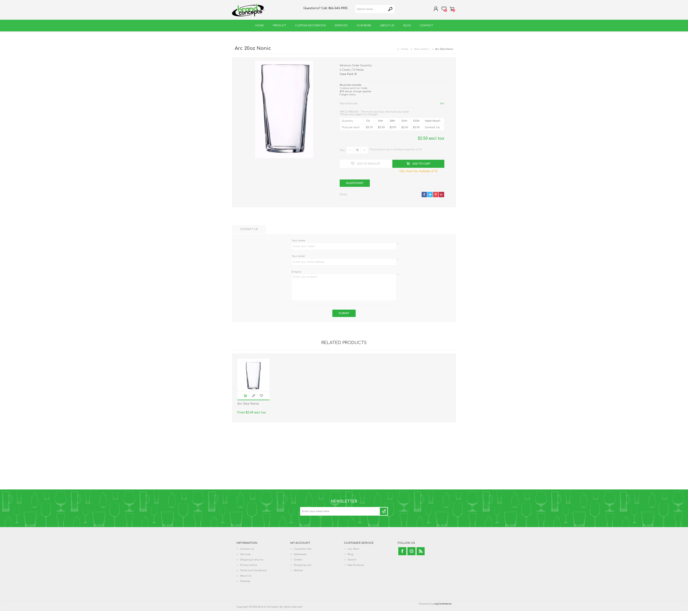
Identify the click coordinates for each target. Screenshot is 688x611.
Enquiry (296, 272)
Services (245, 554)
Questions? (355, 183)
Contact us (247, 549)
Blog (350, 554)
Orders (298, 559)
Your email (298, 256)
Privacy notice (248, 565)
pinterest (435, 194)
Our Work (353, 549)
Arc (442, 103)
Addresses (300, 554)
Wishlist (298, 570)
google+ (441, 194)
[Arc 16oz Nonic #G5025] (253, 375)
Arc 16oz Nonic (248, 403)
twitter (430, 194)
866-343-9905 (338, 8)
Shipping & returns (251, 559)
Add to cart (245, 396)
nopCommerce (443, 604)
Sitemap (245, 581)
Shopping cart (452, 9)
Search (352, 559)
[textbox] (370, 9)
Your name (298, 240)
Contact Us (432, 127)
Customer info (302, 549)
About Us (245, 576)
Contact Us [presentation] (249, 229)
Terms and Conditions (253, 570)
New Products (356, 565)
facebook (424, 194)
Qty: (342, 150)
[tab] (249, 229)
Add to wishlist (261, 396)
